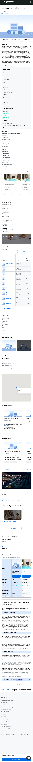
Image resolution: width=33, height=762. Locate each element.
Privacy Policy (4, 724)
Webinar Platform (5, 711)
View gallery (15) (26, 34)
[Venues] (30, 2)
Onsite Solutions (4, 697)
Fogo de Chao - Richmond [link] (12, 451)
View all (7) (4, 166)
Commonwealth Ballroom (10, 263)
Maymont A (8, 298)
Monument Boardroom (10, 287)
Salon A (7, 269)
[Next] (31, 39)
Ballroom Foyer (9, 283)
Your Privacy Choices (6, 721)
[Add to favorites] (31, 11)
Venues (4, 5)
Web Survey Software (6, 709)
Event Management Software (7, 700)
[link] (13, 445)
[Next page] (28, 184)
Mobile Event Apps (5, 704)
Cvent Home (4, 714)
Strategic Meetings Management (8, 707)
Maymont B (8, 303)
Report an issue (6, 689)
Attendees (4, 249)
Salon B (7, 273)
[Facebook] (3, 551)
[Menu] (1, 2)
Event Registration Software (7, 702)
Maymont (8, 292)
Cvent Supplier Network (6, 695)
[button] (14, 251)
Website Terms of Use (6, 728)
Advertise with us (5, 730)
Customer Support (5, 719)
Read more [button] (6, 425)
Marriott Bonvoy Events (10, 521)
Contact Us (3, 716)
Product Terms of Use (6, 726)
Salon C (7, 278)
